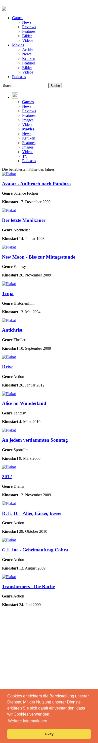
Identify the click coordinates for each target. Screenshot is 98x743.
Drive (7, 366)
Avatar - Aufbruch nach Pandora (36, 183)
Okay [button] (49, 734)
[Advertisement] (49, 660)
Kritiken (28, 58)
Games (17, 18)
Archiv (27, 49)
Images (27, 120)
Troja (8, 293)
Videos (27, 40)
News (26, 22)
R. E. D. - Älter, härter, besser (32, 513)
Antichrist (12, 330)
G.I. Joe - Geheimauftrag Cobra (35, 549)
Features (28, 31)
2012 (7, 476)
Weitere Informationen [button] (27, 721)
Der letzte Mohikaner (23, 220)
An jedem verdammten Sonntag (35, 440)
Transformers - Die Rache (28, 586)
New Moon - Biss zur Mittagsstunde (38, 257)
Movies (18, 45)
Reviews (29, 27)
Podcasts (19, 77)
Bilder (27, 36)
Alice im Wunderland (24, 403)
